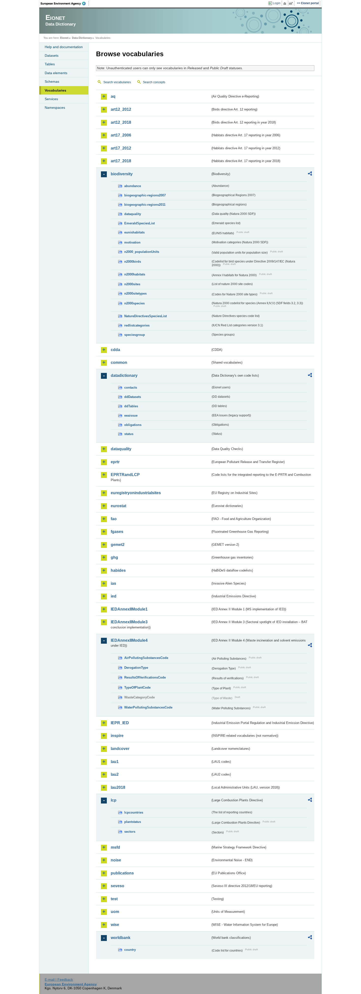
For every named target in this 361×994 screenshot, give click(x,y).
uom (115, 912)
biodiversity (122, 174)
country (130, 950)
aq (113, 96)
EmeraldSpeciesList (139, 223)
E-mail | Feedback (59, 979)
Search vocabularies (117, 82)
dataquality (132, 214)
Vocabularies (55, 90)
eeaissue (131, 415)
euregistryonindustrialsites (136, 493)
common (119, 362)
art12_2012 (121, 109)
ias (113, 583)
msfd (115, 847)
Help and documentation (64, 47)
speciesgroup (134, 335)
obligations (132, 425)
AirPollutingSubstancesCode (146, 658)
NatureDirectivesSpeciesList (145, 316)
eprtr (115, 462)
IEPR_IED (120, 723)
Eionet (64, 37)
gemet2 (118, 545)
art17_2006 (121, 135)
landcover (120, 749)
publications (122, 873)
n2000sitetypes (135, 293)
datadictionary (124, 375)
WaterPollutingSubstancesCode (148, 707)
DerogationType (136, 667)
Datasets (51, 55)
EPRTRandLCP (125, 475)
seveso (117, 886)
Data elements (56, 73)
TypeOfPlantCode (137, 687)
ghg (114, 557)
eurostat (118, 506)
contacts (130, 387)
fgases (117, 532)
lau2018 (118, 787)
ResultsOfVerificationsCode (145, 677)
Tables (50, 64)
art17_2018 (121, 161)
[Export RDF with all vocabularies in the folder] (310, 174)
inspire (117, 736)
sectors (129, 831)
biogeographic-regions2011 (145, 204)
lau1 (115, 762)
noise (116, 860)
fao (114, 519)
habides (118, 570)
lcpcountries (133, 812)
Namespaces (55, 107)
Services (51, 99)
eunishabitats (134, 232)
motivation (132, 242)
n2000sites (132, 284)
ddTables (131, 406)
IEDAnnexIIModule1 (129, 609)
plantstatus (132, 822)
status (128, 434)
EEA (65, 3)
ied (113, 596)
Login (276, 3)
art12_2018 (121, 122)
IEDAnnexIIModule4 (129, 640)
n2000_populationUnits (141, 252)
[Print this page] (285, 3)
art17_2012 (121, 148)
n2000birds (132, 261)
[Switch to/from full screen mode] (292, 3)
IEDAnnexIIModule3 (129, 622)
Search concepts (154, 82)
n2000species (134, 303)
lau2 (115, 774)
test (114, 899)
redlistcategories (137, 325)
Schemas (52, 81)
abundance (132, 186)
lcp (113, 800)
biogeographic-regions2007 (145, 195)
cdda (115, 350)
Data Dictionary (82, 37)
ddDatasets (132, 397)
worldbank (120, 938)
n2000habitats (134, 274)
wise (115, 925)
